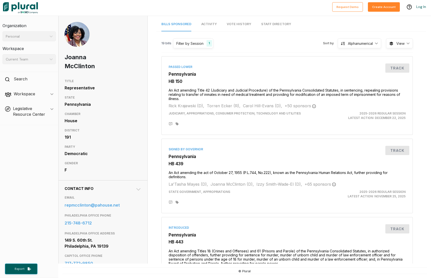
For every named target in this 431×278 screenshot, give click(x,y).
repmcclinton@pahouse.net (92, 205)
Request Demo (347, 7)
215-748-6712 (78, 223)
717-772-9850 (79, 263)
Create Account (384, 7)
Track (397, 68)
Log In (421, 6)
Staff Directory (276, 24)
